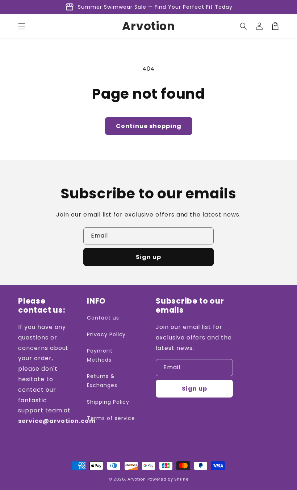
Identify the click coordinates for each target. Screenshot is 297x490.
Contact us (103, 317)
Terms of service (111, 418)
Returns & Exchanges (102, 380)
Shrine (181, 479)
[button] (22, 26)
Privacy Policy (106, 334)
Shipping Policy (108, 401)
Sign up (148, 257)
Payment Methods (100, 355)
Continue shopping (148, 126)
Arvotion (136, 479)
